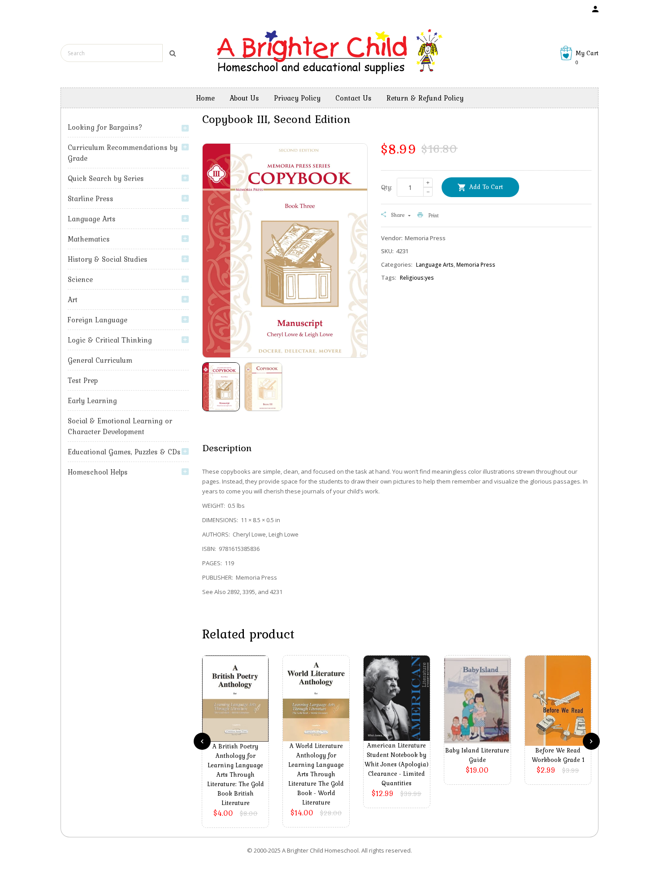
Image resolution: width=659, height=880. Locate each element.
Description (226, 447)
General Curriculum (100, 360)
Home (205, 97)
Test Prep (83, 380)
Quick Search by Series (106, 178)
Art (73, 299)
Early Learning (92, 400)
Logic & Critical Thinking (110, 339)
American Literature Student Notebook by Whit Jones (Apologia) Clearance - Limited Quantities (396, 764)
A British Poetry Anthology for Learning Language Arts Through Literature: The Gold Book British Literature (235, 774)
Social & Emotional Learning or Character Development (120, 426)
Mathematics (89, 238)
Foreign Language (97, 319)
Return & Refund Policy (425, 97)
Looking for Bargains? (105, 127)
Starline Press (90, 198)
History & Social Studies (107, 259)
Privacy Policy (297, 97)
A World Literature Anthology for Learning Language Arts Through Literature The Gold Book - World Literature (316, 774)
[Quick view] (238, 712)
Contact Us (353, 97)
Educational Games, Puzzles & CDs (124, 451)
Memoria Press (475, 264)
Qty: (386, 187)
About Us (244, 97)
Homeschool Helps (98, 471)
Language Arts (92, 218)
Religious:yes (417, 278)
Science (80, 279)
